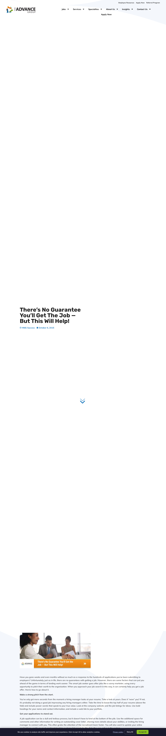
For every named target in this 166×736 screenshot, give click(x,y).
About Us (113, 10)
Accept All (142, 732)
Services (80, 10)
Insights (128, 10)
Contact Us (145, 10)
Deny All (130, 732)
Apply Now (107, 15)
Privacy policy (118, 732)
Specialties (96, 10)
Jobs (66, 10)
